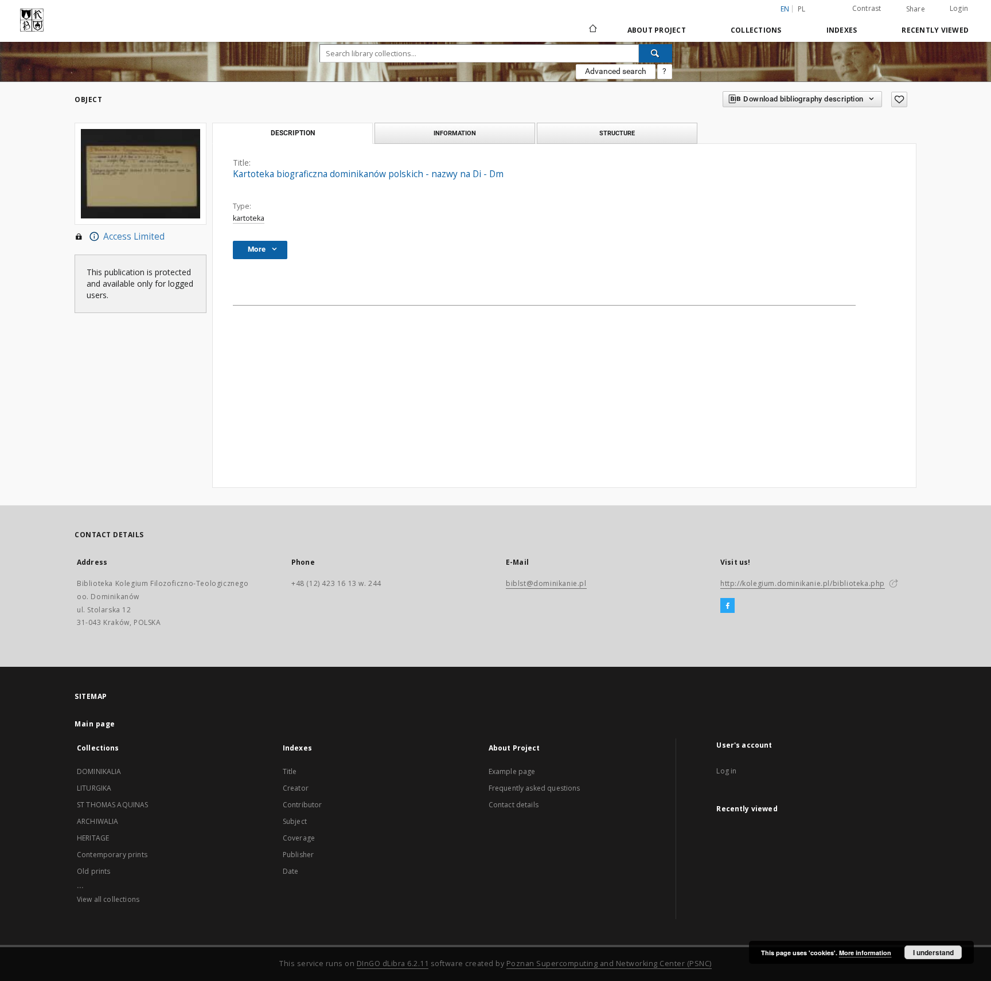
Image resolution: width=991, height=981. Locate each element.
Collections (756, 30)
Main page (95, 724)
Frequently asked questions (534, 788)
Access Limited (134, 236)
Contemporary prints (112, 854)
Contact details (514, 805)
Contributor (302, 805)
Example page (512, 771)
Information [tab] (455, 133)
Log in (726, 771)
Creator (296, 788)
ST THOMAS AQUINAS (113, 805)
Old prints (94, 871)
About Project (656, 30)
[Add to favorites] (899, 99)
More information (865, 952)
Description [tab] (293, 133)
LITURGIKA (94, 788)
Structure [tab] (617, 133)
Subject (295, 821)
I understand (933, 952)
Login (959, 8)
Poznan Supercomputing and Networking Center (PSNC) (609, 963)
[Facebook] (727, 606)
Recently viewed (935, 30)
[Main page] (592, 29)
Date (291, 871)
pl (802, 9)
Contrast (866, 8)
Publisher (298, 854)
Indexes (841, 30)
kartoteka (248, 218)
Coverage (299, 838)
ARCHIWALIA (98, 821)
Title (290, 771)
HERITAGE (93, 838)
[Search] (655, 53)
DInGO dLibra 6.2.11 (393, 963)
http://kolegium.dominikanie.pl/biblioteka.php (802, 583)
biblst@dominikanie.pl (546, 583)
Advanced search (615, 71)
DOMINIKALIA (99, 771)
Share (915, 9)
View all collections (108, 899)
